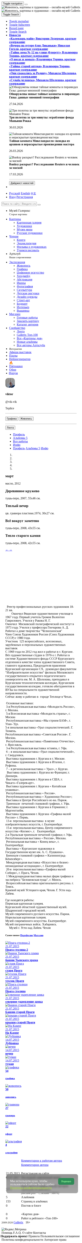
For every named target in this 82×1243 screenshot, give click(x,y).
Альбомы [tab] (33, 448)
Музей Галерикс (19, 212)
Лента (10, 427)
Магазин (38, 935)
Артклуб (20, 255)
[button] (19, 21)
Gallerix (18, 1222)
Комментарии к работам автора (41, 1160)
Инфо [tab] (44, 448)
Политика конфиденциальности (23, 1239)
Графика (12, 418)
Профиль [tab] (19, 448)
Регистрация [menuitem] (24, 197)
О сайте (27, 1232)
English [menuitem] (25, 193)
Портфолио (26, 935)
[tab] (19, 434)
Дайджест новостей (22, 183)
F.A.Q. (17, 1232)
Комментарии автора (34, 1164)
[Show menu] (26, 4)
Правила (34, 1236)
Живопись (26, 418)
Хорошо (66, 1181)
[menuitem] (33, 193)
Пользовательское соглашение (60, 1236)
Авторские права (55, 1239)
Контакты (39, 1232)
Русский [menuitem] (14, 193)
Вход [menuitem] (12, 197)
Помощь (7, 1232)
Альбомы (20, 438)
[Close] (39, 204)
